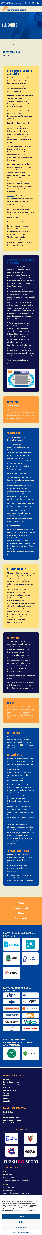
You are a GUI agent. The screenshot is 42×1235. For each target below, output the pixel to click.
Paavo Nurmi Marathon (12, 1120)
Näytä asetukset (21, 1227)
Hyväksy (21, 1216)
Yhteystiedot (21, 917)
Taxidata (10, 196)
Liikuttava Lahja (9, 1123)
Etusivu (6, 1079)
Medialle (6, 1098)
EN (38, 3)
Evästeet (14, 1232)
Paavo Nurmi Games (11, 1082)
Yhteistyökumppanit (11, 1084)
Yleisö (15, 45)
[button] (39, 1197)
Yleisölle (6, 1095)
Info (10, 45)
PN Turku (6, 1101)
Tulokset (6, 1093)
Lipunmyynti (8, 1087)
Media (21, 912)
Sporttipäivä (8, 1115)
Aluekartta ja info (9, 1090)
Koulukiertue (8, 1112)
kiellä (21, 1222)
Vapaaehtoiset (21, 908)
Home (5, 45)
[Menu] (37, 9)
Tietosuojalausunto (23, 1232)
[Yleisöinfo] (21, 378)
